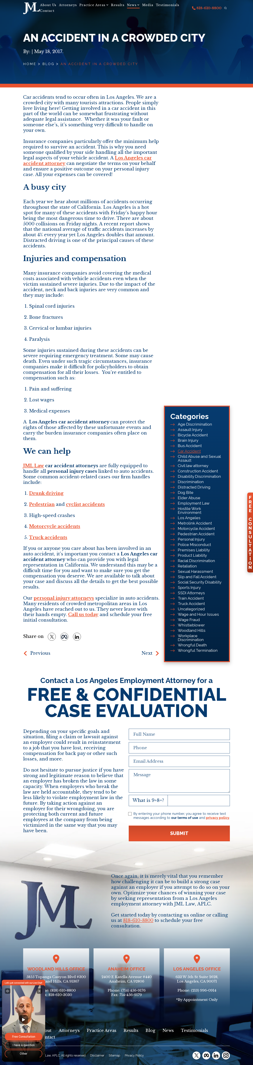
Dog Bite (185, 492)
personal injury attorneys (64, 598)
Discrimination (191, 482)
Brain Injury (188, 440)
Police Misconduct (194, 545)
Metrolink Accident (195, 523)
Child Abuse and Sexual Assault (199, 458)
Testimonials (167, 5)
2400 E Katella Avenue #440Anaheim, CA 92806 (126, 979)
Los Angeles (189, 518)
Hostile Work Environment (189, 510)
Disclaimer (97, 1055)
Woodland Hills (191, 630)
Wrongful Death (192, 645)
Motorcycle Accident (196, 528)
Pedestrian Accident (196, 534)
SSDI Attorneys (191, 593)
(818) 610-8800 (63, 990)
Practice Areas (92, 5)
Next (147, 653)
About (45, 1030)
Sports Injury (189, 587)
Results (117, 5)
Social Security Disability (200, 582)
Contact (47, 11)
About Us (48, 5)
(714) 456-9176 (133, 990)
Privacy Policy (134, 1055)
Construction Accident (198, 471)
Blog (48, 64)
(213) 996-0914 (203, 990)
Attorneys (68, 5)
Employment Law (193, 503)
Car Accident (189, 451)
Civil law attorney (193, 466)
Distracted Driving (194, 487)
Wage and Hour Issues (198, 614)
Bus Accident (190, 446)
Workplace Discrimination (191, 638)
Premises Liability (194, 550)
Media (147, 5)
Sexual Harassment (195, 571)
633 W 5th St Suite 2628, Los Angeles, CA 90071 (197, 979)
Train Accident (191, 598)
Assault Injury (190, 430)
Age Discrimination (195, 424)
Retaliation (187, 566)
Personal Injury (191, 539)
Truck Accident (191, 604)
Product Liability (192, 555)
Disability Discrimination (199, 476)
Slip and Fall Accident (197, 577)
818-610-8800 (209, 8)
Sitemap (114, 1055)
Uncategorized (191, 609)
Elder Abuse (189, 498)
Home (29, 64)
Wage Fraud (189, 620)
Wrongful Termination (198, 650)
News (132, 5)
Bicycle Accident (193, 435)
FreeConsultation (250, 532)
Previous (40, 653)
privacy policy (217, 818)
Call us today (83, 614)
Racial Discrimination (196, 561)
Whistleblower (191, 625)
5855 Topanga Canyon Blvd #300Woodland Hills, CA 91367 (56, 979)
